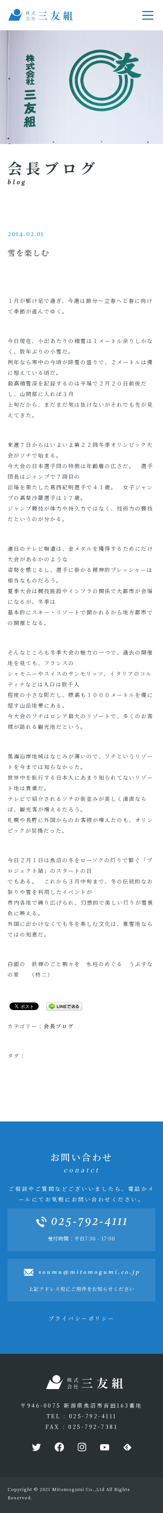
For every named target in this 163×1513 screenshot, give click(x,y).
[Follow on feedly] (127, 1447)
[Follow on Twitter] (36, 1447)
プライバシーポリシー (82, 1318)
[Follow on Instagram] (81, 1447)
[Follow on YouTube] (104, 1447)
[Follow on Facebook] (58, 1447)
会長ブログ (59, 1026)
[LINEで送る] (61, 1006)
